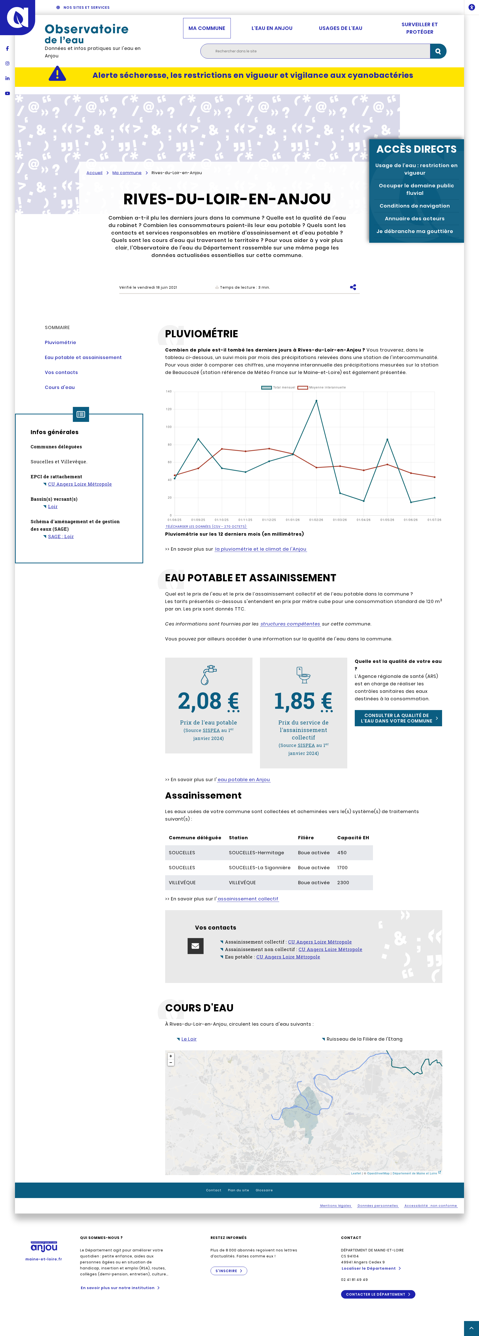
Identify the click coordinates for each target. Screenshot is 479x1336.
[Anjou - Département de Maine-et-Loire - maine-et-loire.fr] (17, 17)
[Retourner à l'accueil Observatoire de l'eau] (97, 34)
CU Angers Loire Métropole (80, 484)
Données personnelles (378, 1206)
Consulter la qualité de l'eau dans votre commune (396, 718)
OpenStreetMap (378, 1173)
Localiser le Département (369, 1268)
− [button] (170, 1062)
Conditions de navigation (415, 205)
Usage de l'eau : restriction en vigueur (416, 169)
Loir (53, 506)
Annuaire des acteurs (415, 218)
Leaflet (356, 1173)
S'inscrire (226, 1270)
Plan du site (238, 1190)
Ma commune (207, 28)
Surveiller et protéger (420, 28)
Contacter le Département (375, 1294)
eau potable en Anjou (244, 779)
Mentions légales (335, 1206)
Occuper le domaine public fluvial (416, 189)
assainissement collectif (248, 899)
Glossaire (264, 1190)
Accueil (95, 173)
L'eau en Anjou (272, 28)
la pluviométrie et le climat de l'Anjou (260, 549)
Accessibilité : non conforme (431, 1206)
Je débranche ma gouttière (414, 231)
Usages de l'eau (340, 28)
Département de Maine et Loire (415, 1173)
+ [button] (170, 1056)
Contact (214, 1190)
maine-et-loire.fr (43, 1259)
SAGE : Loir (61, 536)
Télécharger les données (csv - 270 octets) (206, 526)
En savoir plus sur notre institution (118, 1287)
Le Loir (189, 1039)
